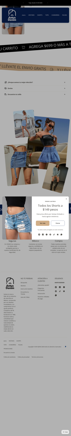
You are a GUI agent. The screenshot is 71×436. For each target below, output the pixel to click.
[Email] (58, 234)
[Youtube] (47, 234)
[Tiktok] (54, 234)
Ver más (42, 223)
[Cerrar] (66, 199)
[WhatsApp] (61, 234)
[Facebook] (43, 234)
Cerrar (58, 223)
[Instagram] (39, 234)
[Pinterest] (50, 234)
